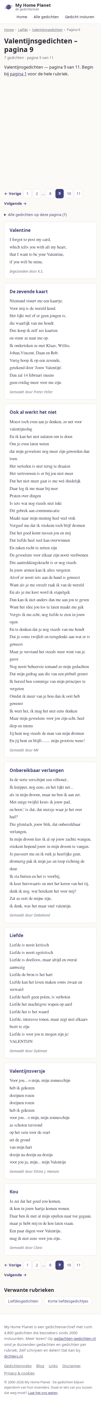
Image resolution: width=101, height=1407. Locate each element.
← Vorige (12, 193)
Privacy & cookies (19, 1373)
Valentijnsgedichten (47, 29)
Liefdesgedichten (23, 1301)
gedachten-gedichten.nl (75, 1338)
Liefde (23, 29)
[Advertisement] (50, 133)
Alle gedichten (46, 16)
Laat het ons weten (42, 1392)
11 (78, 193)
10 (69, 193)
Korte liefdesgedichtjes (68, 1301)
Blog (40, 1365)
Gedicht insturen (79, 16)
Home (22, 16)
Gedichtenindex (18, 1365)
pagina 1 (18, 74)
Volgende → (15, 203)
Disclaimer (71, 1365)
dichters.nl (13, 1356)
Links (53, 1365)
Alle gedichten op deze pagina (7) (37, 214)
